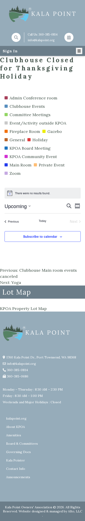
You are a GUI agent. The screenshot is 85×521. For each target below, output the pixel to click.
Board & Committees (22, 444)
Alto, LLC (75, 511)
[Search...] (16, 37)
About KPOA (15, 427)
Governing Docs (18, 452)
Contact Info (15, 469)
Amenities (13, 435)
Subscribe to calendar (40, 236)
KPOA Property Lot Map (23, 308)
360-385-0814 (48, 34)
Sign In (10, 51)
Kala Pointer (15, 460)
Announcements (18, 477)
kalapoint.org (16, 418)
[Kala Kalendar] (68, 37)
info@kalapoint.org (41, 40)
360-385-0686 (17, 376)
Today (42, 221)
